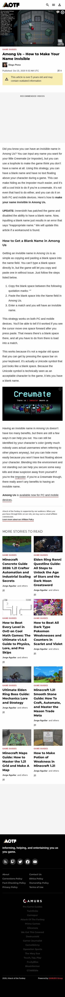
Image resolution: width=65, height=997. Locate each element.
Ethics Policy (36, 878)
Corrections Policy (12, 878)
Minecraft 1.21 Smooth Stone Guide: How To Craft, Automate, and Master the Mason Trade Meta (47, 702)
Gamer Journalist (32, 940)
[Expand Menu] (53, 5)
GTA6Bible (32, 970)
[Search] (47, 5)
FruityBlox (32, 962)
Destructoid (32, 936)
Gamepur (32, 915)
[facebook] (27, 862)
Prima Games (32, 923)
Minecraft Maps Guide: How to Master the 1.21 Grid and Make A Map (15, 761)
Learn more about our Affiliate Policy (18, 519)
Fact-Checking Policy (14, 883)
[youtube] (35, 862)
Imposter (20, 476)
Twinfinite (32, 911)
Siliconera (32, 928)
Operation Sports (32, 949)
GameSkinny (32, 945)
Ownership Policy (39, 883)
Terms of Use (36, 887)
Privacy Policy (10, 887)
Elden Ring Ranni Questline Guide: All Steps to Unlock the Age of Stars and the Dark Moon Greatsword (47, 572)
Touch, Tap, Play (32, 957)
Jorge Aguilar (9, 586)
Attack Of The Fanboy (33, 919)
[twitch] (13, 862)
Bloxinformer (32, 966)
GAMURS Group (56, 978)
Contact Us (35, 874)
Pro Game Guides (32, 906)
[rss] (5, 862)
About (5, 874)
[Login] (60, 5)
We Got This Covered (32, 932)
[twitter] (20, 862)
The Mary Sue (32, 953)
